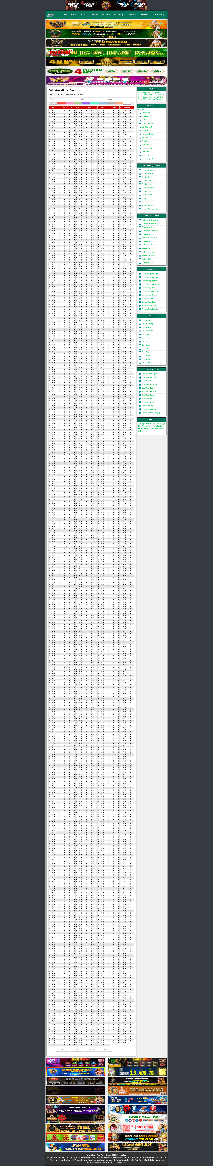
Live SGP (83, 15)
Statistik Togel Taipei (149, 305)
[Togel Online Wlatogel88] (75, 1119)
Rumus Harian (147, 130)
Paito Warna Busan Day (61, 90)
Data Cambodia (147, 331)
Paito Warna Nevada (149, 255)
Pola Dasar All (147, 148)
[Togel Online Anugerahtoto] (137, 1100)
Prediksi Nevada (147, 205)
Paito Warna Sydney (149, 227)
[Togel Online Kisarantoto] (106, 62)
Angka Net (57, 1157)
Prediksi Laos (146, 184)
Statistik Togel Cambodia (151, 284)
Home (66, 15)
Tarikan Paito (150, 424)
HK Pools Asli (121, 1162)
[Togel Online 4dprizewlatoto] (75, 1128)
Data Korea (146, 345)
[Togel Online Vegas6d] (75, 1091)
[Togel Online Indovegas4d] (137, 1147)
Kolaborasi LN (146, 137)
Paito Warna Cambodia (150, 231)
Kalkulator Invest (148, 134)
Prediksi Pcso (146, 191)
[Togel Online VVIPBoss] (106, 24)
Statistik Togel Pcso (149, 295)
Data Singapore (147, 320)
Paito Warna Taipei (148, 252)
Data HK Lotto (155, 1160)
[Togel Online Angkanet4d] (137, 1119)
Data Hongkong (147, 324)
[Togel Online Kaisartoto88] (75, 1138)
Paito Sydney (143, 97)
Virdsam (50, 1157)
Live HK (74, 15)
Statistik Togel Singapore (151, 274)
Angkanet (78, 1160)
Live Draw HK (155, 97)
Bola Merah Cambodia (150, 384)
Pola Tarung (142, 426)
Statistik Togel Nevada (150, 309)
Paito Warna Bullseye (149, 238)
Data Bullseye (147, 338)
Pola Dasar (146, 145)
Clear (116, 1050)
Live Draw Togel (147, 123)
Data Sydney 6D (147, 363)
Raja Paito (153, 428)
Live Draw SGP (69, 1160)
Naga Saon (142, 95)
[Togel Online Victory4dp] (75, 1072)
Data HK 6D (146, 359)
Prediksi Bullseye (148, 188)
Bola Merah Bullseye (149, 391)
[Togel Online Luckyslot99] (137, 1072)
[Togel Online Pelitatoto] (106, 71)
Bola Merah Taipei (148, 406)
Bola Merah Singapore (150, 374)
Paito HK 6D (106, 15)
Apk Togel (141, 424)
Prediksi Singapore (148, 170)
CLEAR (53, 103)
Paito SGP (152, 95)
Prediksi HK (145, 15)
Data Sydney (146, 327)
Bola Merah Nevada (149, 409)
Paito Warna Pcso (148, 241)
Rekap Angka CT (148, 159)
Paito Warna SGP (110, 1157)
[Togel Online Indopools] (137, 1128)
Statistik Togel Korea (149, 298)
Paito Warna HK (143, 110)
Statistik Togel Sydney (150, 281)
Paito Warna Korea (148, 245)
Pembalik (145, 141)
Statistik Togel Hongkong (150, 277)
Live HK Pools (152, 426)
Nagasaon (157, 93)
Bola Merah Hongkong (149, 377)
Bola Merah (146, 113)
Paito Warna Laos (148, 234)
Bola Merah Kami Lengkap (151, 413)
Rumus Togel (160, 424)
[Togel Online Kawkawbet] (75, 1081)
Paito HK (161, 95)
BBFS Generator (147, 127)
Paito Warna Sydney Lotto (125, 1160)
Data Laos (145, 334)
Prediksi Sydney (158, 15)
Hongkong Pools (144, 93)
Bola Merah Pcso (148, 395)
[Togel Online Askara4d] (75, 1100)
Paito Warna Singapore (150, 220)
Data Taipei (146, 352)
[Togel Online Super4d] (106, 43)
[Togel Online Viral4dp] (106, 81)
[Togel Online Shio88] (137, 1138)
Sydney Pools (87, 1160)
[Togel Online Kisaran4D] (106, 52)
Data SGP (125, 1157)
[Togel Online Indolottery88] (137, 1109)
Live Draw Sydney (155, 99)
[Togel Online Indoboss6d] (137, 1062)
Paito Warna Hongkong (150, 223)
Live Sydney (94, 15)
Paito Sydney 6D (119, 15)
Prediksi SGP (133, 15)
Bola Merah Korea (148, 399)
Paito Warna (146, 120)
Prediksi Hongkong (148, 173)
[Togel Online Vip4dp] (137, 1081)
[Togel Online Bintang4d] (75, 1109)
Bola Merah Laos (148, 388)
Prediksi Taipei (147, 202)
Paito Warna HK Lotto (142, 1160)
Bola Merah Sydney (149, 381)
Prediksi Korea (147, 195)
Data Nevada (146, 356)
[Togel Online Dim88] (106, 34)
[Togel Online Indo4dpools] (75, 1147)
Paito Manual (146, 116)
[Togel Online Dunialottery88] (137, 1091)
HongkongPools (110, 1160)
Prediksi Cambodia (148, 180)
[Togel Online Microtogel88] (75, 1062)
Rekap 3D (145, 152)
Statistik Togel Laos (149, 288)
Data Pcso (145, 341)
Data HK (119, 1157)
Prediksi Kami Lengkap (150, 209)
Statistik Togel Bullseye (150, 291)
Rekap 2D (145, 155)
